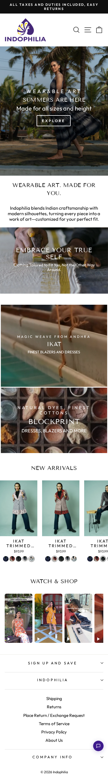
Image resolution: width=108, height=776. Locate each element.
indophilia (52, 680)
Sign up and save (53, 663)
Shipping (54, 698)
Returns (54, 706)
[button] (98, 746)
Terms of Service (54, 723)
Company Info (52, 757)
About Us (54, 740)
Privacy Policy (54, 732)
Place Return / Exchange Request (54, 715)
